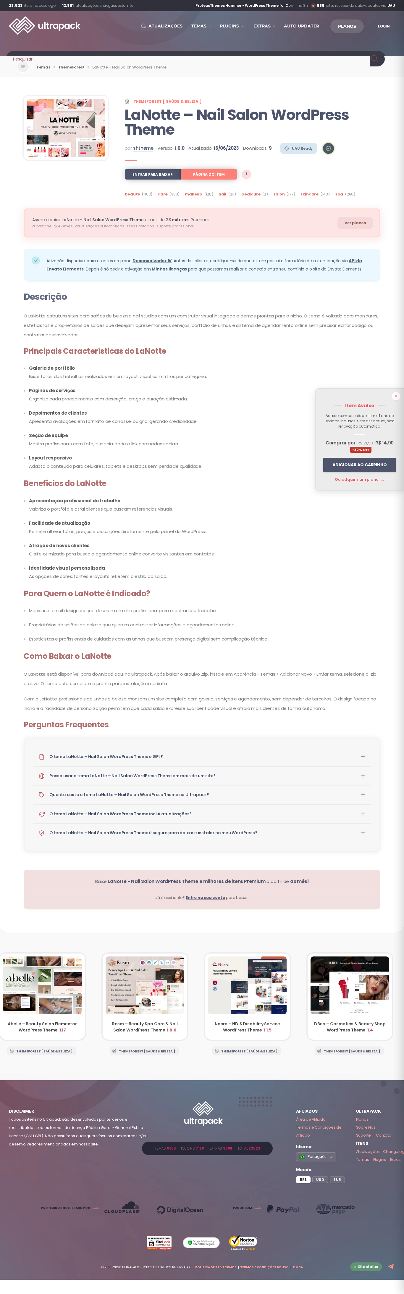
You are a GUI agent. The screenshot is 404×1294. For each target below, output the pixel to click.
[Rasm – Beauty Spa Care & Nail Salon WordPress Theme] (145, 996)
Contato (383, 1135)
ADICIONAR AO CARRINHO (359, 465)
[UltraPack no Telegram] (391, 1267)
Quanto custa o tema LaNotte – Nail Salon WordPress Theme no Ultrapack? (129, 795)
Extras (395, 1159)
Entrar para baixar (152, 174)
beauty (132, 194)
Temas (43, 67)
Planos (362, 1119)
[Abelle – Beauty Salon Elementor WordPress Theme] (42, 996)
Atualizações (368, 1151)
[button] (328, 148)
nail (222, 194)
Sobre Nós (366, 1127)
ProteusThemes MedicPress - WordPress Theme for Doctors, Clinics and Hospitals (244, 6)
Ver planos (355, 223)
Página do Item (208, 174)
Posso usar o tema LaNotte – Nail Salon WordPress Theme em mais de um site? (132, 776)
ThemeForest (71, 67)
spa (339, 194)
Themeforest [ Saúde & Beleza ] (167, 101)
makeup (193, 194)
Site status (368, 1266)
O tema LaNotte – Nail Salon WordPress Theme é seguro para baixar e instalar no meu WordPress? (153, 833)
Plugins (379, 1159)
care (162, 194)
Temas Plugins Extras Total (207, 1148)
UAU (391, 5)
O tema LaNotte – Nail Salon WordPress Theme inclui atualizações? (120, 814)
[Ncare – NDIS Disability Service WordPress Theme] (247, 996)
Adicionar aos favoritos (23, 71)
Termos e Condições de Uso (264, 1267)
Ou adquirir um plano (359, 479)
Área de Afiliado (311, 1119)
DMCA (298, 1267)
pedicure (250, 194)
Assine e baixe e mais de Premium (120, 220)
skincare (309, 194)
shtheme (143, 148)
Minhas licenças (169, 269)
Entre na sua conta (205, 897)
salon (279, 194)
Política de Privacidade (215, 1267)
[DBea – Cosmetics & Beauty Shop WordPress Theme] (350, 996)
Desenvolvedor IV (152, 261)
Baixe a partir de (201, 881)
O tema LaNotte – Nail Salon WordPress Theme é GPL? (106, 757)
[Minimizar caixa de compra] (396, 396)
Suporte (363, 1135)
